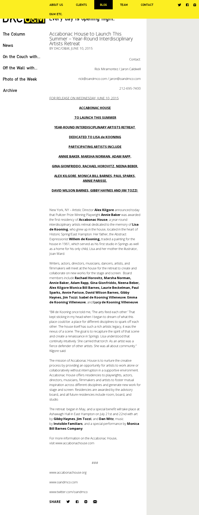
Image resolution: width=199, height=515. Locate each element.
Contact (147, 5)
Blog (103, 5)
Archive (10, 90)
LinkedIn (85, 501)
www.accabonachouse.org (67, 472)
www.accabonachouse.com (74, 443)
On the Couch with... (21, 56)
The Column (14, 34)
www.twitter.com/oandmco (68, 492)
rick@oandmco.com (93, 78)
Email (95, 501)
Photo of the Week (20, 79)
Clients (81, 5)
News (8, 45)
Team (124, 5)
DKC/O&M (61, 48)
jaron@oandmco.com (125, 78)
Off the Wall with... (20, 67)
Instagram (194, 4)
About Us (56, 5)
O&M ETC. (56, 14)
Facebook (187, 4)
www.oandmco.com (63, 482)
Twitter (179, 4)
